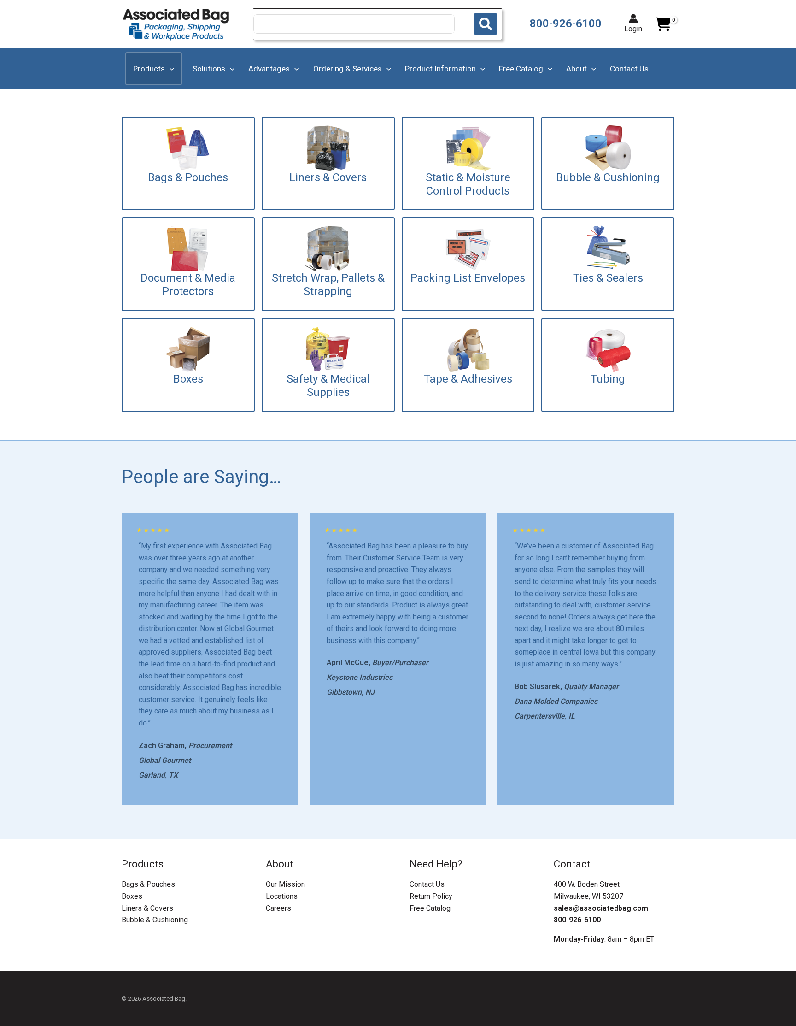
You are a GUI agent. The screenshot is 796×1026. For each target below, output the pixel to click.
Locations (282, 896)
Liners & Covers (147, 908)
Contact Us (427, 884)
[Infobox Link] (188, 164)
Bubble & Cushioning (155, 919)
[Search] (485, 24)
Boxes (132, 896)
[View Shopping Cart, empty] (662, 24)
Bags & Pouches (148, 884)
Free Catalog (430, 908)
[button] (169, 69)
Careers (278, 908)
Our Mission (285, 884)
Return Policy (431, 896)
